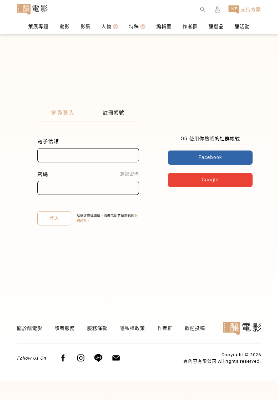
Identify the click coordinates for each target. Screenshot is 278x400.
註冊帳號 (113, 113)
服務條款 (97, 328)
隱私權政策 (132, 328)
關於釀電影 (29, 328)
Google (210, 179)
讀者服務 (65, 328)
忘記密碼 (129, 173)
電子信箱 (48, 141)
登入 (54, 218)
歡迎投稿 (195, 328)
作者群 (165, 328)
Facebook (210, 157)
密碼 (42, 174)
